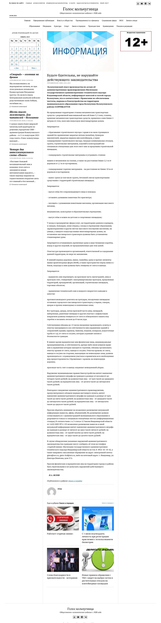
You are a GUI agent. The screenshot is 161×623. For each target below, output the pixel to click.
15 (38, 52)
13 (30, 52)
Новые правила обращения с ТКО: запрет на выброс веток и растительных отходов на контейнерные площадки (97, 579)
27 (30, 60)
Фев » (34, 68)
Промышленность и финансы (87, 20)
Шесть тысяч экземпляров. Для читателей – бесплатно (24, 114)
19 (25, 56)
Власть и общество (65, 20)
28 (34, 60)
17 (16, 56)
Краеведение (108, 26)
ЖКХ (121, 20)
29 (38, 60)
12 (25, 52)
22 (38, 56)
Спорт (66, 26)
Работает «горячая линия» (60, 533)
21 (34, 56)
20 (30, 56)
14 (34, 52)
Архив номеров (39, 3)
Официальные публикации (43, 20)
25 (21, 60)
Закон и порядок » (108, 503)
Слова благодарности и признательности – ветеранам (62, 576)
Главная (29, 3)
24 (16, 60)
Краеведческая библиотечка (57, 3)
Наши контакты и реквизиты (88, 3)
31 (16, 64)
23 (12, 60)
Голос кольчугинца (80, 9)
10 (16, 52)
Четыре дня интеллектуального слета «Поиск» (22, 152)
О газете (72, 3)
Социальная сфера (109, 20)
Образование (34, 26)
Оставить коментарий (19, 106)
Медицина (47, 26)
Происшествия (94, 26)
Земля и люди (131, 20)
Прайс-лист (104, 3)
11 (21, 52)
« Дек (16, 68)
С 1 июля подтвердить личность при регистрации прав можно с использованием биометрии (97, 538)
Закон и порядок (78, 26)
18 (21, 56)
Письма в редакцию (124, 26)
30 (12, 64)
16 (12, 56)
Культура (57, 26)
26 (25, 60)
